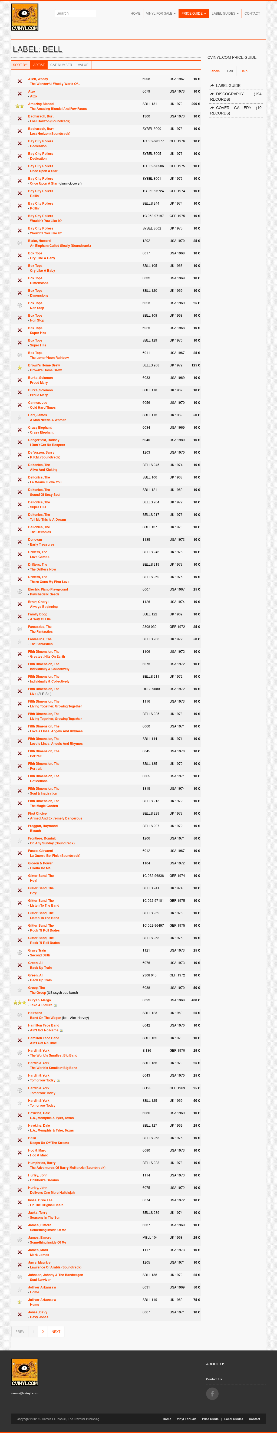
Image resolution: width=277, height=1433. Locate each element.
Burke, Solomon (40, 377)
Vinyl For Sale (159, 13)
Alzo (31, 91)
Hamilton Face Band (43, 1025)
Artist (39, 65)
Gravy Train (37, 950)
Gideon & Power (40, 863)
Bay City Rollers (40, 141)
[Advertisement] (236, 203)
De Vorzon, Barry (41, 452)
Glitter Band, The (41, 875)
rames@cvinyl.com (24, 1393)
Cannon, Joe (37, 402)
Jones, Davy (37, 1312)
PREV (19, 1331)
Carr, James (37, 414)
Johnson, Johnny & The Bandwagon (55, 1274)
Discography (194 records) (236, 96)
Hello (32, 1137)
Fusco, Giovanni (40, 850)
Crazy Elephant (40, 427)
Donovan (35, 539)
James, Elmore (39, 1224)
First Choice (37, 813)
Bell (230, 70)
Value (83, 65)
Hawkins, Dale (39, 1112)
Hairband (35, 1012)
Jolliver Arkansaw (42, 1287)
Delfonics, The (39, 464)
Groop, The (36, 987)
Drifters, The (37, 551)
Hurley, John (37, 1175)
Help (244, 70)
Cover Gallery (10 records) (236, 110)
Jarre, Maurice (39, 1262)
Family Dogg (37, 614)
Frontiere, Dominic (42, 838)
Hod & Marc (37, 1150)
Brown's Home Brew (44, 365)
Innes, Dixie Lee (40, 1200)
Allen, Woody (38, 78)
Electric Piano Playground (48, 589)
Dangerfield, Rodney (44, 439)
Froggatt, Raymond (43, 825)
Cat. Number (61, 65)
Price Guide (192, 13)
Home (135, 13)
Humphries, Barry (42, 1162)
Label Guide (228, 85)
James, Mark (38, 1249)
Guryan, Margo (39, 1000)
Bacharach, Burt (41, 116)
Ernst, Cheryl (38, 601)
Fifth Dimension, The (44, 651)
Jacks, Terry (37, 1212)
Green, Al (35, 962)
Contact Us (214, 1379)
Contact (252, 13)
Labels (215, 70)
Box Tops (35, 253)
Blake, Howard (39, 240)
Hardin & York (39, 1050)
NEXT (56, 1331)
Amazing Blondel (41, 103)
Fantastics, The (40, 626)
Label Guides (224, 13)
